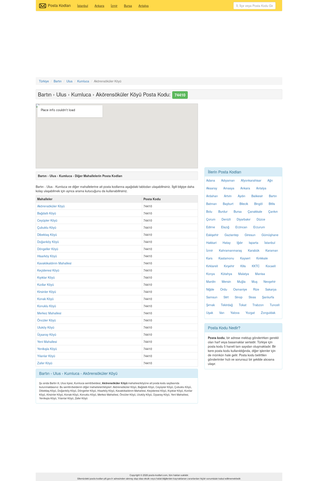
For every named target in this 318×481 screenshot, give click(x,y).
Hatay (227, 242)
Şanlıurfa (268, 297)
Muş (254, 281)
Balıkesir (257, 196)
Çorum (210, 219)
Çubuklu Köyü (46, 227)
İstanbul (82, 5)
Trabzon (258, 305)
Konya (210, 274)
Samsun (211, 297)
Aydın (241, 196)
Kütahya (226, 274)
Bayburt (228, 203)
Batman (211, 203)
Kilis (243, 266)
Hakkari (211, 242)
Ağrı (270, 180)
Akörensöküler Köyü (51, 206)
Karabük (253, 250)
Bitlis (272, 203)
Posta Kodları (59, 5)
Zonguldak (268, 312)
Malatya (243, 274)
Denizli (226, 219)
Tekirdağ (227, 305)
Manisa (260, 274)
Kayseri (245, 258)
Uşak (209, 312)
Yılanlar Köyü (46, 356)
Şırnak (210, 305)
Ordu (223, 289)
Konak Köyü (45, 299)
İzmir (114, 5)
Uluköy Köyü (45, 327)
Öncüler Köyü (46, 320)
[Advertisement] (159, 44)
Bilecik (243, 203)
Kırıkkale (262, 258)
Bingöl (258, 203)
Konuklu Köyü (46, 306)
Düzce (261, 219)
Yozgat (250, 312)
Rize (256, 289)
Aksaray (211, 188)
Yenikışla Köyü (47, 349)
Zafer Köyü (44, 363)
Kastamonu (226, 258)
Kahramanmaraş (230, 250)
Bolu (209, 211)
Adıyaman (228, 180)
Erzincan (241, 227)
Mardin (211, 281)
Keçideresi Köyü (48, 270)
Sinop (239, 297)
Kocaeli (271, 266)
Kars (209, 258)
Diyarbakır (244, 219)
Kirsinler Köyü (46, 291)
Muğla (241, 281)
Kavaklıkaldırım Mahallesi (54, 263)
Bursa (128, 5)
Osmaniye (240, 289)
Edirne (210, 227)
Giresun (250, 235)
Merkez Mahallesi (49, 313)
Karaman (271, 250)
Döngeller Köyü (47, 249)
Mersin (226, 281)
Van (221, 312)
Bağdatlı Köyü (46, 213)
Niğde (210, 289)
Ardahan (212, 196)
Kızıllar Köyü (45, 284)
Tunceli (274, 305)
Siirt (226, 297)
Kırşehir (229, 266)
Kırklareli (212, 266)
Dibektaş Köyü (47, 234)
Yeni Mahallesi (47, 341)
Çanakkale (255, 211)
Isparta (253, 242)
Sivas (252, 297)
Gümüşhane (270, 235)
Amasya (228, 188)
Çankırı (273, 211)
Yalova (234, 312)
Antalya (143, 5)
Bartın (273, 196)
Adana (210, 180)
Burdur (223, 211)
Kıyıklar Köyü (46, 277)
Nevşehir (269, 281)
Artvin (228, 196)
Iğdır (240, 242)
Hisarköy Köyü (47, 256)
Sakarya (270, 289)
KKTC (256, 266)
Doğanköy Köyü (48, 242)
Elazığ (225, 227)
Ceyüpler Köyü (47, 220)
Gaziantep (232, 235)
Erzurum (259, 227)
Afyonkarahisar (251, 180)
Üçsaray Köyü (46, 334)
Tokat (242, 305)
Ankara (99, 5)
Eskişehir (212, 235)
